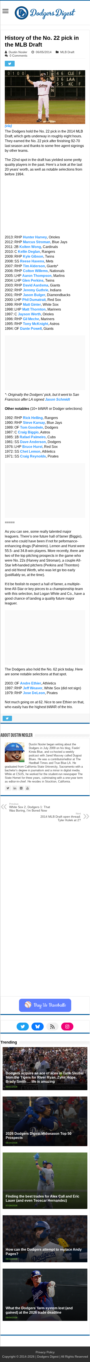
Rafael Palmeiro (33, 437)
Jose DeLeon (34, 693)
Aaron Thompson (37, 276)
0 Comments (18, 55)
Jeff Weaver (32, 688)
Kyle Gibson (33, 256)
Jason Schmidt (57, 399)
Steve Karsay (34, 422)
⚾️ (45, 1005)
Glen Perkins (32, 280)
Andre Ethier (30, 683)
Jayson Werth (29, 314)
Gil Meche (31, 319)
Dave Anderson (33, 442)
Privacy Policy (45, 1352)
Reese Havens (32, 261)
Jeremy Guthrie (35, 290)
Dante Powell (31, 328)
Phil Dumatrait (34, 300)
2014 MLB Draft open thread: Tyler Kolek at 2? (60, 817)
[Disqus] (45, 941)
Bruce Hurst (32, 447)
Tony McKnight (35, 324)
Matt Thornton (34, 309)
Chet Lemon (30, 451)
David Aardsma (35, 285)
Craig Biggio (28, 432)
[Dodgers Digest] (45, 12)
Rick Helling (33, 418)
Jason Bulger (34, 295)
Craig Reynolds (33, 456)
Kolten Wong (30, 247)
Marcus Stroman (36, 242)
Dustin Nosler (18, 52)
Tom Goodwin (31, 427)
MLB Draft (67, 52)
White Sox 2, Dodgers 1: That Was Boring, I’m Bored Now (29, 807)
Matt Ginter (32, 304)
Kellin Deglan (29, 251)
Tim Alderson (34, 266)
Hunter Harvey (35, 237)
